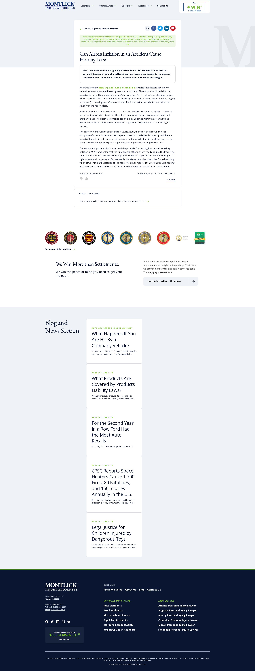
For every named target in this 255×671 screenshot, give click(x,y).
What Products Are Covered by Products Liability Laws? (113, 384)
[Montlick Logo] (60, 6)
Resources (143, 6)
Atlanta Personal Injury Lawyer (177, 605)
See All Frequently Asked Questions (101, 29)
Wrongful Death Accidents (119, 629)
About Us (130, 589)
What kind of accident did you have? (164, 281)
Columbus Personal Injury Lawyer (178, 620)
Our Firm (126, 6)
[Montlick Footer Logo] (61, 587)
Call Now (170, 179)
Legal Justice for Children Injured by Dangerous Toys (111, 533)
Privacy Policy (129, 658)
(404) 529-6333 (57, 604)
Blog (142, 589)
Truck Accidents (113, 610)
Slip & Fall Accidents (116, 620)
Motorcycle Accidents (117, 615)
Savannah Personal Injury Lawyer (178, 629)
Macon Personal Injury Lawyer (176, 624)
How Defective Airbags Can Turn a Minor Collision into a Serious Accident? (112, 201)
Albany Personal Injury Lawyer (176, 615)
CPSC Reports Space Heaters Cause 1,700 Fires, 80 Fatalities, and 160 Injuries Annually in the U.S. (113, 482)
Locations (85, 6)
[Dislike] (81, 178)
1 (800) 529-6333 (59, 607)
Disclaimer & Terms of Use (113, 658)
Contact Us (162, 6)
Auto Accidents (113, 605)
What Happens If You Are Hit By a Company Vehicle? (114, 339)
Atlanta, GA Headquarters (55, 610)
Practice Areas (106, 6)
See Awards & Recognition (58, 249)
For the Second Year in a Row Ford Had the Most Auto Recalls (113, 432)
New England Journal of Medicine (117, 87)
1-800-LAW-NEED (64, 635)
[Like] (86, 178)
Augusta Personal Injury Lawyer (177, 610)
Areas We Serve (113, 589)
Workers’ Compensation (118, 624)
